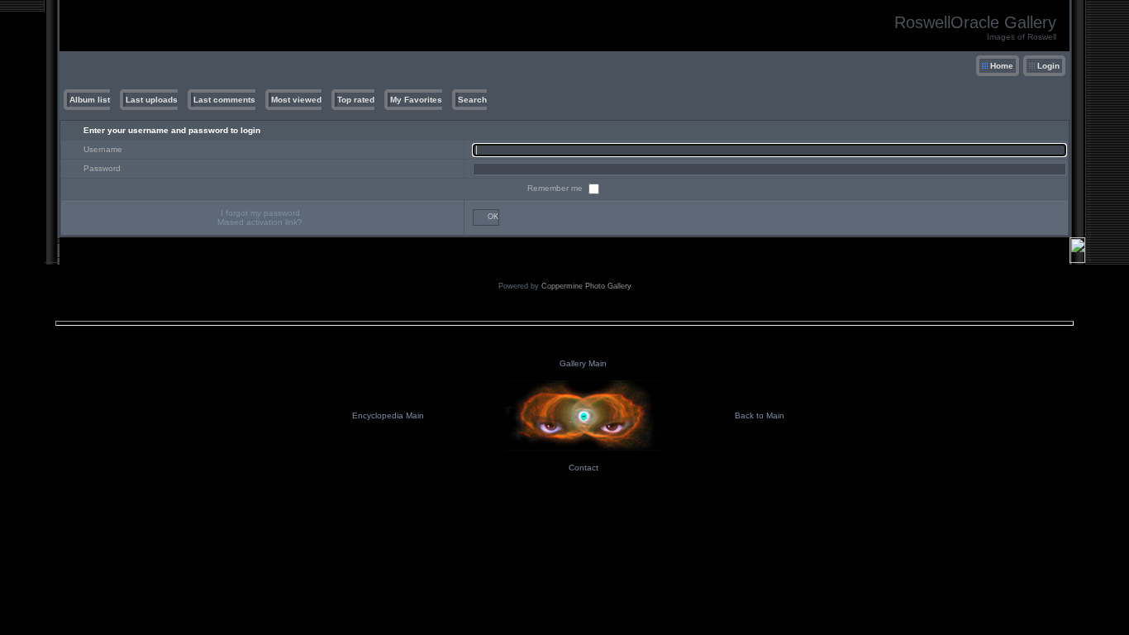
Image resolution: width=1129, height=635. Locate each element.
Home (1001, 65)
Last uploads (152, 99)
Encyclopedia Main (388, 415)
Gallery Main (583, 363)
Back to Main (759, 415)
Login (1048, 65)
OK (493, 216)
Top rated (355, 99)
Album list (89, 99)
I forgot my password (260, 212)
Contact (583, 467)
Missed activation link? (259, 222)
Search (472, 99)
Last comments (224, 99)
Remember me (556, 188)
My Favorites (416, 99)
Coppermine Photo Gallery (586, 286)
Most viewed (296, 99)
